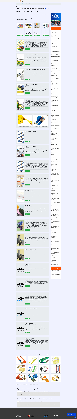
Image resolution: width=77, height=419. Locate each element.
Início (45, 411)
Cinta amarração (53, 32)
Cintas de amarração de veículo (54, 167)
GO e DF (38, 401)
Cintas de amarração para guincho (55, 170)
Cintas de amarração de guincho (54, 162)
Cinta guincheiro (53, 108)
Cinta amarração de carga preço (55, 41)
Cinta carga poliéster (54, 48)
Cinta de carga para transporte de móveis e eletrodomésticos (54, 72)
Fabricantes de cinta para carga (55, 224)
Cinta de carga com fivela (55, 63)
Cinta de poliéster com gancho (54, 89)
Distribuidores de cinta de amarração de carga (55, 196)
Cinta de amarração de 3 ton (55, 53)
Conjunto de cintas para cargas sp (54, 194)
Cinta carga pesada (54, 46)
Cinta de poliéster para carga (55, 98)
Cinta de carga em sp (54, 68)
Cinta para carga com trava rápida (55, 123)
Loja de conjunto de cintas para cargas (55, 253)
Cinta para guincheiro (42, 8)
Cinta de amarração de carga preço (55, 58)
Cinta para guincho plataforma (54, 134)
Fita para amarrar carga (54, 230)
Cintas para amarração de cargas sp (55, 178)
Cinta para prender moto (55, 142)
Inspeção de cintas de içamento (54, 244)
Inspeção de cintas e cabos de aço (55, 249)
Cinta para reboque (54, 144)
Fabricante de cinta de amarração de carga (54, 207)
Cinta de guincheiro (54, 80)
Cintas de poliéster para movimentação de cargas (55, 174)
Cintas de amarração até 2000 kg (55, 160)
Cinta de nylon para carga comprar (55, 84)
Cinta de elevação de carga (55, 270)
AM (41, 401)
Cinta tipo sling (53, 157)
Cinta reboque (53, 152)
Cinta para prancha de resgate (20, 8)
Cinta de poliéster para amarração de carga (54, 97)
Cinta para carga (53, 119)
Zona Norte (24, 391)
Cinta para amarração (54, 113)
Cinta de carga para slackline (55, 70)
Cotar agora (20, 35)
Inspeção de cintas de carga (55, 241)
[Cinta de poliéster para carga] (20, 25)
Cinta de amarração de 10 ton (55, 51)
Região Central (19, 391)
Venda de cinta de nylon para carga (55, 261)
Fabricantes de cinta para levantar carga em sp (55, 227)
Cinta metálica (47, 8)
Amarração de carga (54, 30)
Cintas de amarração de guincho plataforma (54, 165)
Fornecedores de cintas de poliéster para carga (55, 237)
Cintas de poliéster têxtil (54, 176)
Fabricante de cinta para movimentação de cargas (55, 215)
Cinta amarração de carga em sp (55, 39)
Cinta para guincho (54, 131)
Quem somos (53, 411)
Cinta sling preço (53, 155)
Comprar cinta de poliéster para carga (55, 183)
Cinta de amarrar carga (54, 60)
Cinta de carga (53, 62)
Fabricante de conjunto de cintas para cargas (55, 218)
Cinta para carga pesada (55, 128)
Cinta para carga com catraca (55, 121)
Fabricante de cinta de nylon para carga (55, 212)
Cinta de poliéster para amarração (36, 8)
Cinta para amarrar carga (55, 117)
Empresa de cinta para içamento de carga (54, 205)
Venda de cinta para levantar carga (55, 265)
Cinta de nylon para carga (55, 81)
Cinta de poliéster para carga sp (55, 103)
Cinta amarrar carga (54, 43)
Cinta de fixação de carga (55, 78)
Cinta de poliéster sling (54, 105)
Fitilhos (52, 277)
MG (19, 401)
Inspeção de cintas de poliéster (54, 246)
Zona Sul (32, 391)
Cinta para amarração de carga (55, 116)
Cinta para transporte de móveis (55, 149)
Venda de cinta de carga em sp (55, 258)
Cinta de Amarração (54, 49)
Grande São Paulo (41, 391)
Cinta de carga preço (54, 75)
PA (43, 401)
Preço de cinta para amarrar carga (55, 256)
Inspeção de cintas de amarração (54, 239)
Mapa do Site (58, 411)
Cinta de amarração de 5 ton (55, 54)
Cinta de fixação (53, 76)
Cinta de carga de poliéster (55, 66)
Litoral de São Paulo (46, 391)
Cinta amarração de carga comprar (55, 36)
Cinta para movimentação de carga (55, 136)
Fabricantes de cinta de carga (55, 219)
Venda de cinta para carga (55, 262)
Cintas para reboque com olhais (55, 181)
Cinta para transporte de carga (27, 8)
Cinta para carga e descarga (55, 125)
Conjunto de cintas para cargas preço (54, 191)
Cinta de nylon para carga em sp (55, 86)
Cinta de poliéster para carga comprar (55, 101)
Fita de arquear (53, 276)
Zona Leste (36, 391)
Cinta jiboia (53, 110)
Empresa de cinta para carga (55, 202)
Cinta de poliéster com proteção (54, 92)
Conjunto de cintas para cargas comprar (54, 189)
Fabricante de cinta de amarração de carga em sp (55, 210)
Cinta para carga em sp (54, 126)
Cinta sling (52, 154)
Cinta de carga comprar (54, 65)
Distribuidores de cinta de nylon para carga (55, 199)
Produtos (48, 411)
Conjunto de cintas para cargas (54, 186)
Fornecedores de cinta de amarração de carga (55, 234)
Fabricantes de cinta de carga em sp (55, 222)
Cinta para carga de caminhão (54, 272)
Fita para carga (53, 232)
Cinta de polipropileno (54, 107)
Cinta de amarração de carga (55, 56)
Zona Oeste (28, 391)
